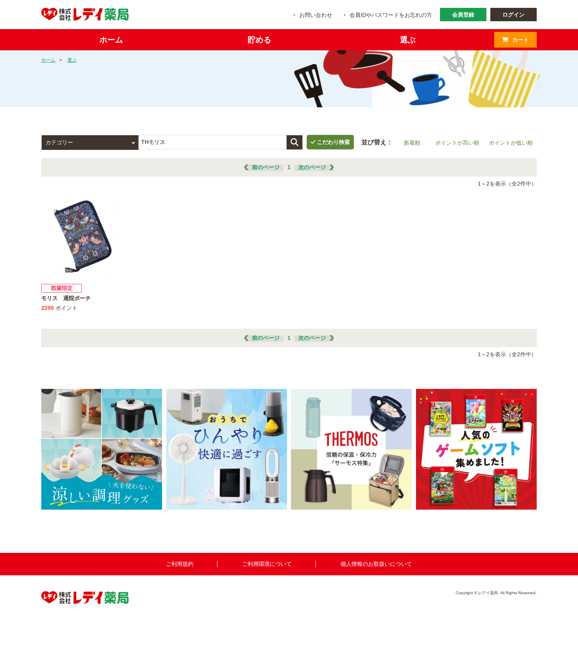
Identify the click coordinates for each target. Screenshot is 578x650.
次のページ (312, 167)
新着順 (412, 143)
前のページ (266, 167)
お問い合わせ (315, 15)
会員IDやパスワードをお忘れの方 (391, 15)
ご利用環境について (267, 564)
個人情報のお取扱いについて (376, 564)
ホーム (48, 60)
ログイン (514, 14)
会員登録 (463, 14)
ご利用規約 (179, 564)
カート (520, 40)
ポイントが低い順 (511, 143)
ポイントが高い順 (457, 143)
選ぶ (72, 60)
